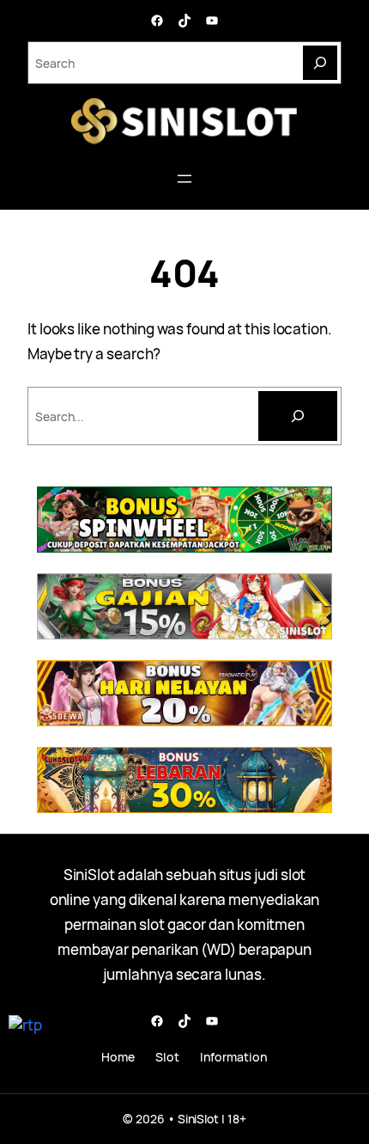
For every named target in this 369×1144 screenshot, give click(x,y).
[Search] (320, 63)
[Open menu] (184, 178)
